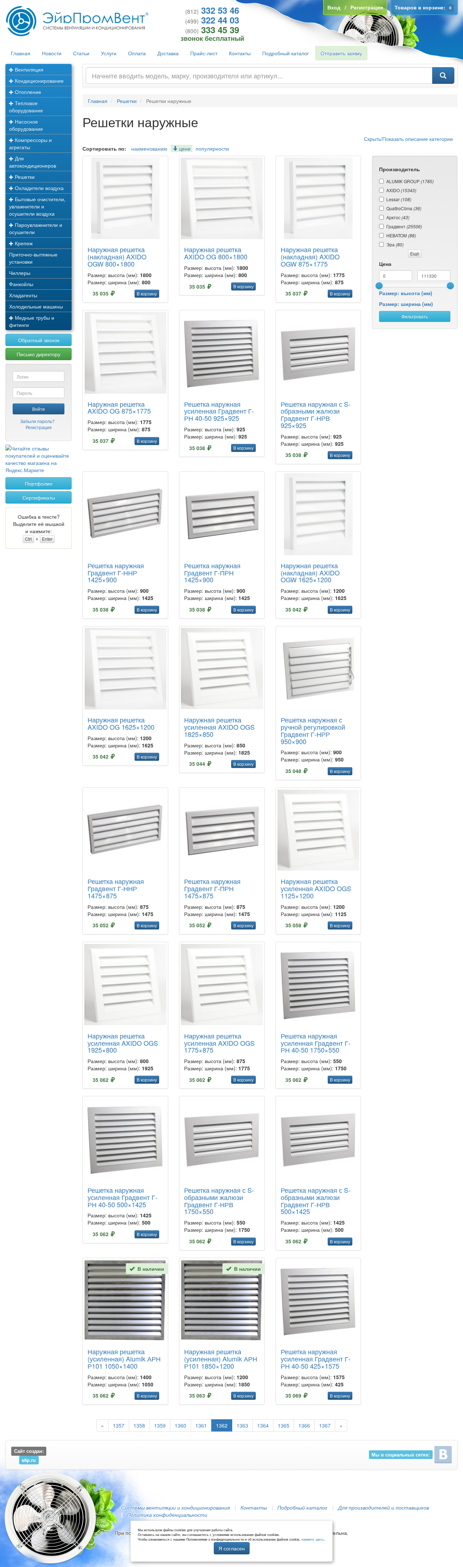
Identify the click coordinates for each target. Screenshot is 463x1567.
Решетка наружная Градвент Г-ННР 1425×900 (116, 572)
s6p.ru (29, 1459)
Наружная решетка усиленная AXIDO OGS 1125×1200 (316, 888)
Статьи (81, 53)
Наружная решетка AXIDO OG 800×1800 (215, 253)
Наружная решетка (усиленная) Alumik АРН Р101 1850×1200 (220, 1358)
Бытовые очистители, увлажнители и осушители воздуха (37, 206)
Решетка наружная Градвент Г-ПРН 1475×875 (212, 888)
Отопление (27, 91)
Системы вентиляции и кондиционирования (175, 1507)
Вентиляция (28, 69)
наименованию (149, 148)
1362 (222, 1425)
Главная (20, 53)
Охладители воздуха (38, 187)
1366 (304, 1425)
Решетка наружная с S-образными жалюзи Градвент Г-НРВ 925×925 (316, 414)
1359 (160, 1425)
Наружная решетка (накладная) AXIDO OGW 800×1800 (117, 256)
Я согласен (231, 1548)
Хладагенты (23, 295)
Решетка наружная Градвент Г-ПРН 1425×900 (212, 572)
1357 (118, 1425)
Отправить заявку (341, 53)
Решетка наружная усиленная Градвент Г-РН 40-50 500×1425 (122, 1197)
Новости (51, 53)
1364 (263, 1425)
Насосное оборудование (26, 125)
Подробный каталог (285, 53)
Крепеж (23, 243)
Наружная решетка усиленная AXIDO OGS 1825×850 (219, 727)
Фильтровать (415, 316)
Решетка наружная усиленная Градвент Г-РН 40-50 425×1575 (316, 1358)
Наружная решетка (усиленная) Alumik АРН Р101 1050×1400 (124, 1358)
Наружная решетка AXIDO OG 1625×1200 (121, 723)
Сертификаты (38, 497)
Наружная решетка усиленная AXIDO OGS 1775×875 (219, 1043)
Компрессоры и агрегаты (30, 143)
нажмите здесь (312, 1539)
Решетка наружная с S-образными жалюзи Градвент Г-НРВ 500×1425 (316, 1200)
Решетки (24, 176)
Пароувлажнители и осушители (35, 228)
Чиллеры (19, 272)
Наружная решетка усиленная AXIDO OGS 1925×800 (123, 1043)
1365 (283, 1425)
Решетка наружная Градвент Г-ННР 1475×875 (116, 888)
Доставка (168, 53)
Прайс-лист (203, 53)
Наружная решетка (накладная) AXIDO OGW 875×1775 (310, 256)
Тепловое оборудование (26, 106)
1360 (180, 1425)
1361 (201, 1425)
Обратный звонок (38, 340)
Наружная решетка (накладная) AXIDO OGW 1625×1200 (310, 572)
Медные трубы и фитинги (31, 321)
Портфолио (38, 483)
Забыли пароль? (37, 421)
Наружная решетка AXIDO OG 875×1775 (119, 407)
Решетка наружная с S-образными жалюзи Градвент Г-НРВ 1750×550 (219, 1200)
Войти (38, 409)
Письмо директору (38, 354)
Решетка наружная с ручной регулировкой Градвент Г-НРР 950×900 (313, 730)
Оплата (137, 53)
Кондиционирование (38, 80)
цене (184, 148)
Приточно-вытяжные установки (33, 258)
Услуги (108, 53)
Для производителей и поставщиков (383, 1507)
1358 (139, 1425)
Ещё (414, 253)
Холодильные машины (36, 306)
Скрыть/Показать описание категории (408, 138)
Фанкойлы (21, 284)
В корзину (147, 293)
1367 (325, 1425)
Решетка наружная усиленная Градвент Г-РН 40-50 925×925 (219, 411)
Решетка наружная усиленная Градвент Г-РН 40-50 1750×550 (316, 1043)
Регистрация (39, 427)
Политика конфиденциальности (167, 1514)
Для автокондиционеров (32, 162)
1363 (242, 1425)
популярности (212, 148)
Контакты (240, 53)
